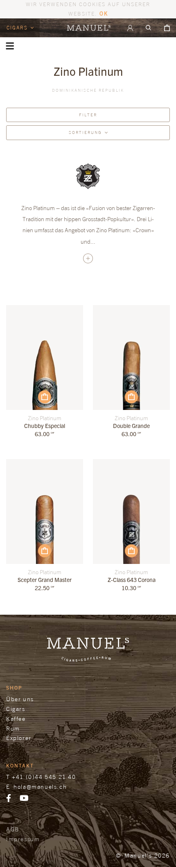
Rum (13, 728)
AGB (12, 829)
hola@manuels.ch (40, 786)
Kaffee (16, 718)
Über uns (20, 698)
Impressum (23, 838)
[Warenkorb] (167, 28)
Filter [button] (88, 114)
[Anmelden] (130, 28)
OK (103, 13)
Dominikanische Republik (88, 90)
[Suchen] (148, 27)
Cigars (18, 28)
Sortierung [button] (85, 132)
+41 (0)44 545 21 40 (44, 776)
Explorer (19, 737)
